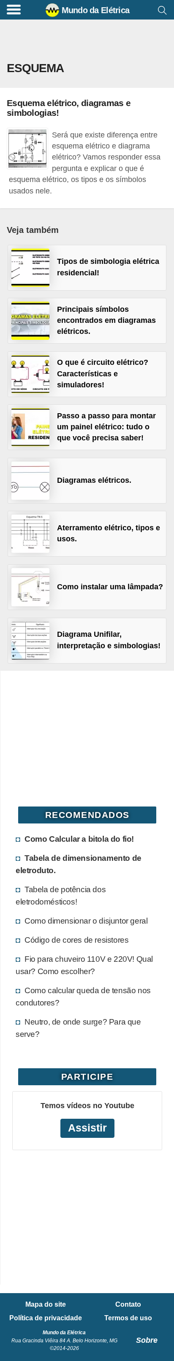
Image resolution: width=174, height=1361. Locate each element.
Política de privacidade (45, 1318)
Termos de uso (128, 1318)
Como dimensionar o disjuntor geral (85, 920)
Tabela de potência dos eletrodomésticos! (61, 895)
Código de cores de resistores (76, 939)
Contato (128, 1304)
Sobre (147, 1340)
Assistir (87, 1128)
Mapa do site (45, 1304)
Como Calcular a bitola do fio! (79, 838)
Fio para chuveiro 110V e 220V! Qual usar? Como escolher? (84, 965)
